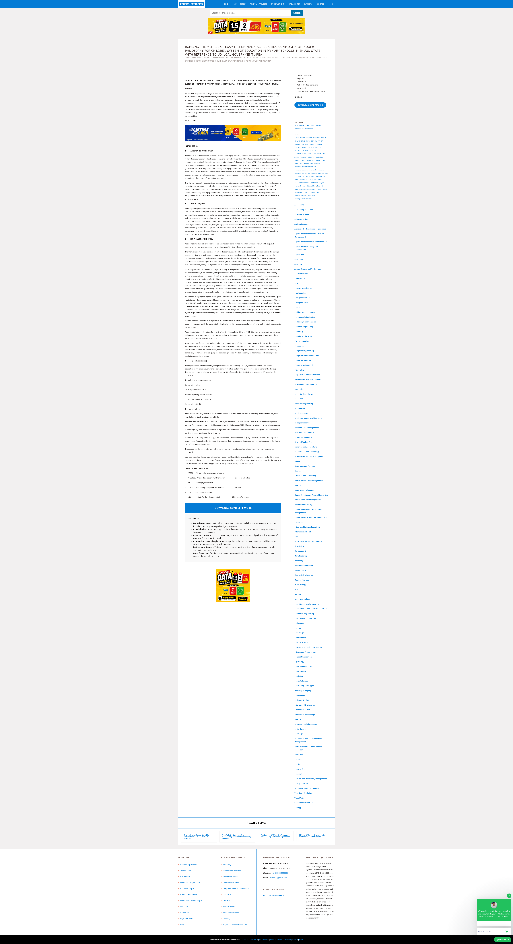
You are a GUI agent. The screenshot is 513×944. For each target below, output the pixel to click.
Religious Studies (301, 700)
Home (187, 58)
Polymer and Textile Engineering (308, 647)
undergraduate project (311, 192)
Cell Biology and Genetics (305, 322)
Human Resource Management (307, 500)
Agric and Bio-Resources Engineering (310, 229)
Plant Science (300, 638)
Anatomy (298, 264)
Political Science (301, 642)
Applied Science (301, 274)
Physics (297, 628)
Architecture (299, 278)
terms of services (276, 940)
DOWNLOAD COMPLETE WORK (233, 507)
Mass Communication (303, 565)
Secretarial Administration (305, 724)
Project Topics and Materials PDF (235, 925)
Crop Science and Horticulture (307, 375)
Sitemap (295, 940)
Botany (297, 307)
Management (300, 551)
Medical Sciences (301, 580)
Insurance (298, 522)
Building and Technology (304, 312)
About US (245, 940)
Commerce (299, 346)
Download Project (187, 889)
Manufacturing (300, 556)
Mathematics (300, 570)
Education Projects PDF (311, 167)
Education (303, 157)
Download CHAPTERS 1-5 (310, 105)
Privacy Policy (264, 940)
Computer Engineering (304, 351)
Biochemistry (300, 293)
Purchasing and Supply (304, 686)
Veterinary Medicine (303, 793)
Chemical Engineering (303, 327)
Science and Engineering (304, 705)
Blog (182, 925)
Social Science (300, 729)
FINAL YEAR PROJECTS (258, 4)
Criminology (299, 370)
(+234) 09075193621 (281, 873)
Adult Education (301, 219)
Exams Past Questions (188, 895)
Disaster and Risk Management (307, 379)
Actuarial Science (301, 214)
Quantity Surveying (302, 690)
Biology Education (302, 298)
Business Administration (304, 317)
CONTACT (320, 4)
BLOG (331, 4)
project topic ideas (309, 186)
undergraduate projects (303, 199)
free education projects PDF (304, 176)
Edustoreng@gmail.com (278, 878)
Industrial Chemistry (303, 504)
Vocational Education (303, 803)
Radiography (299, 695)
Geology (297, 471)
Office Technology (302, 599)
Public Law (298, 676)
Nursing (297, 594)
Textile (297, 764)
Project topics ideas (307, 189)
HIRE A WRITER (294, 4)
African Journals (186, 871)
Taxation (298, 759)
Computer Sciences (302, 360)
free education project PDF (317, 173)
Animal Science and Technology (307, 269)
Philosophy (299, 623)
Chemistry (298, 331)
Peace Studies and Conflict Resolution (310, 609)
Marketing (298, 561)
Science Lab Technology (304, 714)
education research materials (305, 170)
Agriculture (299, 254)
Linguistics (299, 546)
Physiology (299, 633)
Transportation (301, 783)
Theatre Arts (299, 769)
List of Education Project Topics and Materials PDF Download (214, 58)
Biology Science (301, 302)
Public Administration (303, 666)
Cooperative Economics (304, 365)
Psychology (299, 662)
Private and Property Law (305, 652)
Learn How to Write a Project (191, 901)
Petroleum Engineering (304, 613)
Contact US (254, 940)
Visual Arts (299, 798)
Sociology (298, 734)
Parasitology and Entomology (307, 604)
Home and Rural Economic (305, 490)
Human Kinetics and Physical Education (311, 495)
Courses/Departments (188, 865)
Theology (298, 774)
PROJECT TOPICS (239, 4)
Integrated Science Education (307, 527)
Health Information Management (308, 480)
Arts (296, 283)
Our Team (184, 907)
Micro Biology (300, 585)
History (297, 485)
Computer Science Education (306, 355)
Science (297, 719)
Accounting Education (303, 210)
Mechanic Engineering (303, 575)
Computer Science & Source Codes (236, 889)
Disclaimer (287, 940)
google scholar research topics (306, 183)
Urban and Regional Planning (306, 788)
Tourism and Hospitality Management (310, 779)
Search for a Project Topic (190, 883)
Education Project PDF (302, 160)
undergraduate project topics (305, 195)
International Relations (304, 532)
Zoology (297, 807)
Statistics (298, 755)
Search (297, 13)
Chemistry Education (303, 336)
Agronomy (298, 259)
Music (296, 589)
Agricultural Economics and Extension (310, 242)
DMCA (301, 940)
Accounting (299, 205)
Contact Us (184, 913)
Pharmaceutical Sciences (305, 618)
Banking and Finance (303, 288)
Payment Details (186, 919)
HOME (226, 4)
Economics (227, 895)
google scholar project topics (311, 179)
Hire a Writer (185, 877)
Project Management (303, 657)
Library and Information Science (308, 541)
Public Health (300, 671)
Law (296, 537)
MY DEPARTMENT (277, 4)
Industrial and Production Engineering (310, 517)
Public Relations (301, 681)
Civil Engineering (301, 341)
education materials (315, 157)
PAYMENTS (308, 4)
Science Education (302, 710)
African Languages (302, 224)
